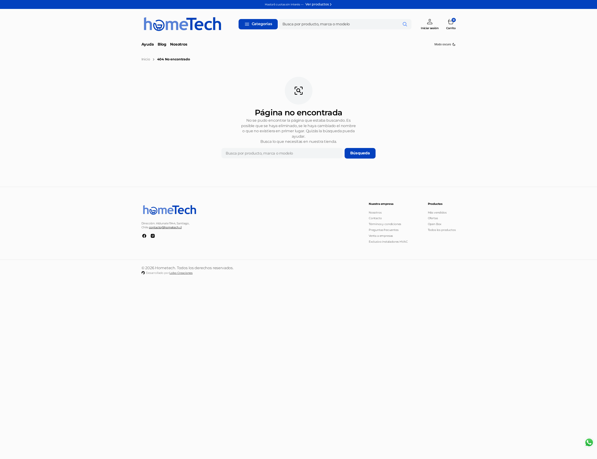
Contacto (375, 218)
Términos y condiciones (385, 224)
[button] (430, 24)
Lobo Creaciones (181, 273)
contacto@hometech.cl (165, 227)
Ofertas (433, 218)
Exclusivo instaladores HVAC (388, 241)
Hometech (165, 268)
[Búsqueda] (405, 24)
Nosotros (375, 212)
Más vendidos (437, 212)
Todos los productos (442, 230)
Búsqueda (360, 153)
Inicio (145, 59)
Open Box (434, 224)
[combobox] (345, 24)
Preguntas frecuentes (384, 230)
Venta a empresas (381, 235)
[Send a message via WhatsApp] (589, 442)
